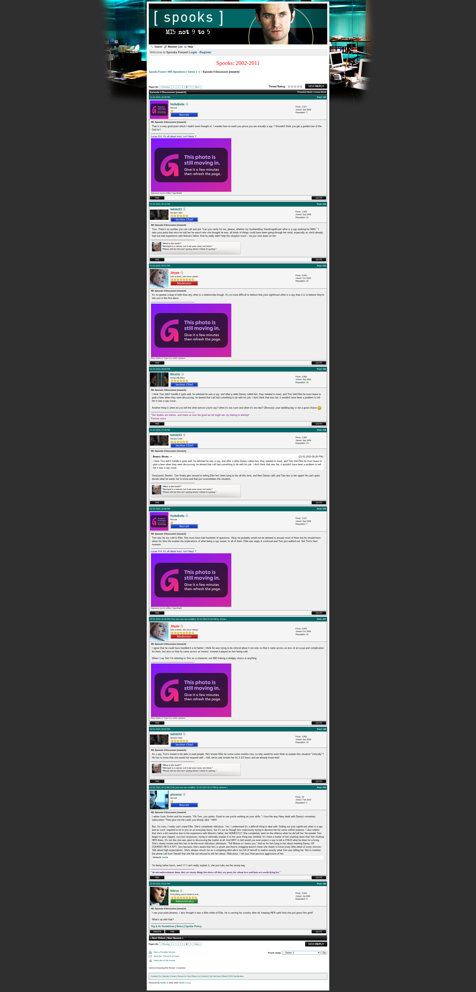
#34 (324, 369)
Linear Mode (320, 92)
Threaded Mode (304, 92)
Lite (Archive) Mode (218, 976)
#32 (324, 204)
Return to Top (184, 976)
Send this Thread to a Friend (166, 956)
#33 (324, 266)
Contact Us (156, 976)
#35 (324, 430)
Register (205, 52)
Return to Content (200, 976)
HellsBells (177, 104)
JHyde (223, 619)
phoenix (222, 787)
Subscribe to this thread (164, 960)
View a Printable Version (164, 952)
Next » (198, 87)
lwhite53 (176, 209)
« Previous (165, 87)
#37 (324, 619)
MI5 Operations (177, 71)
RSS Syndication (236, 976)
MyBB (163, 983)
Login (193, 52)
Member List (175, 46)
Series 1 (192, 71)
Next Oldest (158, 938)
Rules (179, 926)
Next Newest (174, 938)
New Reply (316, 86)
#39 (324, 787)
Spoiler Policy (193, 926)
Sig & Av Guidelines (162, 926)
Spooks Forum (157, 71)
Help (190, 46)
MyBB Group (185, 983)
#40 (324, 884)
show (165, 857)
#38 (324, 729)
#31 (324, 97)
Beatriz (175, 374)
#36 (324, 509)
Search (158, 46)
